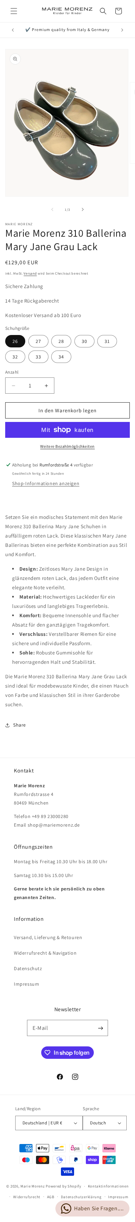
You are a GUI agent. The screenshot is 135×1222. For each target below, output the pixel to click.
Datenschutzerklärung (81, 1196)
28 (61, 341)
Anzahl (11, 372)
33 (38, 357)
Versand (30, 273)
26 (15, 341)
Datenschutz (28, 968)
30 (84, 341)
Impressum (26, 984)
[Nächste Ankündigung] (122, 30)
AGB (50, 1196)
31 (107, 341)
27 (38, 341)
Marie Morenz (32, 1186)
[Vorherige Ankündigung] (12, 30)
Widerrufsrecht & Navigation (45, 953)
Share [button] (19, 725)
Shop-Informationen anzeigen (45, 483)
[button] (13, 11)
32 (15, 357)
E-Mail (40, 1028)
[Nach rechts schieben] (82, 209)
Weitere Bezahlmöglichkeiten (67, 446)
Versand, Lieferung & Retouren (48, 937)
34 (61, 357)
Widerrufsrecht (26, 1196)
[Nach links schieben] (52, 209)
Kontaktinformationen (108, 1186)
